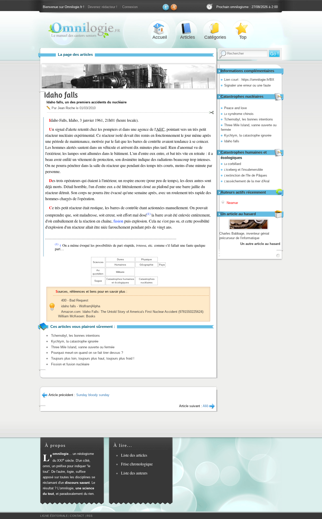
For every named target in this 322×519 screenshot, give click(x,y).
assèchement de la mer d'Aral (246, 181)
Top (242, 28)
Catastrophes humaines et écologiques (120, 281)
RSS (90, 515)
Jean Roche (66, 108)
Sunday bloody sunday (92, 395)
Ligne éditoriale (54, 515)
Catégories (215, 28)
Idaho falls (231, 141)
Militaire (120, 272)
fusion (118, 221)
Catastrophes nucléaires (146, 281)
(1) (148, 213)
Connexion (130, 7)
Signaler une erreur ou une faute (247, 85)
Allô (205, 406)
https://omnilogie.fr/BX (258, 79)
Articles (187, 28)
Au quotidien (98, 272)
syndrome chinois (239, 114)
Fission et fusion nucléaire (70, 364)
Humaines (120, 264)
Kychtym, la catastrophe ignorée (247, 135)
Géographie (146, 264)
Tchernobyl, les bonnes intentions (248, 119)
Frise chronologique (137, 463)
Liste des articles (134, 455)
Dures (120, 259)
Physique (146, 259)
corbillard (232, 164)
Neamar (232, 203)
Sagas (98, 280)
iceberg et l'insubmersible (243, 169)
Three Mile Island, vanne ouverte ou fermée (82, 347)
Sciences (98, 262)
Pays (162, 264)
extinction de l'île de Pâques (245, 175)
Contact (77, 515)
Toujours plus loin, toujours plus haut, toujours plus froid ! (92, 358)
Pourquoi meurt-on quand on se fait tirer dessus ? (87, 353)
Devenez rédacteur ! (102, 7)
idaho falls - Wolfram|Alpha (80, 306)
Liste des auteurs (134, 472)
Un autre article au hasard (260, 244)
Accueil (159, 28)
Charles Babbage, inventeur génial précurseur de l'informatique (244, 236)
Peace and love (235, 108)
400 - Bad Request (74, 300)
